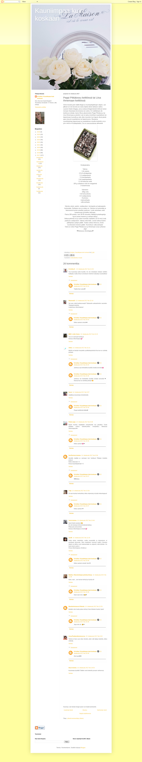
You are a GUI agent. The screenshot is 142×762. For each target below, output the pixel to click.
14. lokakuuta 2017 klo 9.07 (81, 392)
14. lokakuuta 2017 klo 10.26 (81, 490)
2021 (38, 145)
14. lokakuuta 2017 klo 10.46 (86, 520)
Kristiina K (72, 269)
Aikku (70, 348)
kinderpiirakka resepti (76, 257)
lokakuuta (39, 166)
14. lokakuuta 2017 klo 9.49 (84, 422)
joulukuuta (39, 157)
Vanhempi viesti (102, 710)
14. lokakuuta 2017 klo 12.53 (94, 606)
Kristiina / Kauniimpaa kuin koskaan (85, 284)
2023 (38, 140)
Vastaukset (74, 280)
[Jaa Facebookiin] (71, 255)
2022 (38, 142)
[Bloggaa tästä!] (67, 255)
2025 (38, 134)
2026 (38, 132)
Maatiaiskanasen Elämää (76, 606)
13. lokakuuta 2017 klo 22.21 (81, 348)
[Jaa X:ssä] (69, 255)
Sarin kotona (73, 520)
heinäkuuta (39, 178)
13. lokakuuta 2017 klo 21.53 (85, 269)
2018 (38, 153)
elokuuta (39, 174)
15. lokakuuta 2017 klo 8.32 (94, 636)
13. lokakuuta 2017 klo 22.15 (89, 334)
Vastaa (71, 276)
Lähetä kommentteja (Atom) (75, 718)
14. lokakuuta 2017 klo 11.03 (81, 537)
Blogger (83, 747)
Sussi (70, 392)
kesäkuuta (39, 183)
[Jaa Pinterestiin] (73, 255)
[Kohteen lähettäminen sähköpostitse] (65, 255)
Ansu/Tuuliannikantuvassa (77, 636)
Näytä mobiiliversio (85, 713)
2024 (38, 137)
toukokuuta (39, 187)
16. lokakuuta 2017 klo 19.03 (86, 668)
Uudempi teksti (68, 710)
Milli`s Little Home (74, 334)
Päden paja (72, 422)
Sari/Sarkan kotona (75, 455)
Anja (70, 490)
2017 (38, 155)
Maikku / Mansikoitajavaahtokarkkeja (80, 575)
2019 (38, 150)
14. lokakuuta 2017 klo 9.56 (89, 455)
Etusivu (85, 710)
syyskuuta (39, 170)
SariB (70, 537)
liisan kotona (73, 668)
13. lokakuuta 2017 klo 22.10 (84, 300)
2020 (38, 147)
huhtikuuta (39, 191)
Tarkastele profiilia (40, 107)
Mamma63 (72, 300)
